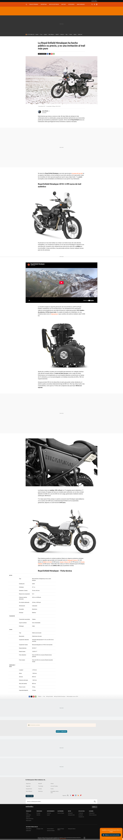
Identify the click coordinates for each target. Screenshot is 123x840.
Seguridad (28, 786)
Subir (93, 806)
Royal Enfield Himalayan (60, 696)
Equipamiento (29, 788)
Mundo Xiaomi (28, 820)
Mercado (62, 34)
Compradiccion (81, 816)
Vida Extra (38, 814)
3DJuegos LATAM (40, 828)
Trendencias (81, 813)
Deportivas (44, 4)
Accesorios (71, 4)
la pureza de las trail (77, 173)
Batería (75, 34)
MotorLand (80, 34)
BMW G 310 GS (47, 562)
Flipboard (52, 54)
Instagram (96, 4)
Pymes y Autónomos (92, 814)
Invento (37, 34)
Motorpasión (70, 813)
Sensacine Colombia (50, 830)
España (45, 34)
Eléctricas (40, 791)
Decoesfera (81, 814)
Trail (44, 696)
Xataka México (28, 828)
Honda (52, 788)
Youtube (73, 795)
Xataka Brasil (28, 830)
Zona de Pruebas (33, 4)
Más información (63, 838)
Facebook (94, 4)
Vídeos (52, 783)
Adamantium (54, 314)
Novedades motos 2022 (54, 792)
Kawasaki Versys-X (73, 560)
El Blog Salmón (91, 813)
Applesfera (28, 816)
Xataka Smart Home (29, 818)
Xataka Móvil (28, 814)
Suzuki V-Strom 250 (65, 562)
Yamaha (40, 788)
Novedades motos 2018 (73, 696)
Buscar (95, 801)
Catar (66, 34)
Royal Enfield (50, 696)
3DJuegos (38, 813)
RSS (78, 795)
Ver (62, 731)
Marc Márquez (81, 4)
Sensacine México (50, 828)
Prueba (70, 34)
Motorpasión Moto (71, 814)
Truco (41, 34)
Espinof (48, 814)
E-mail (54, 54)
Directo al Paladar (61, 813)
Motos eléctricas (54, 4)
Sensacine (49, 813)
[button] (46, 111)
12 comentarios (43, 53)
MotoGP (63, 4)
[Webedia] (94, 1)
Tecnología (40, 786)
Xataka (27, 813)
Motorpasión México (71, 828)
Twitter (92, 4)
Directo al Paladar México (61, 829)
